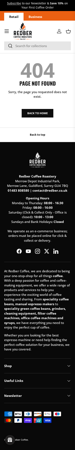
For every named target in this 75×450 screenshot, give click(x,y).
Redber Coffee (20, 439)
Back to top (37, 134)
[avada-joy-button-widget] (10, 440)
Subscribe (14, 3)
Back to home (37, 113)
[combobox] (37, 45)
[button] (68, 31)
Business (35, 17)
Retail (14, 17)
